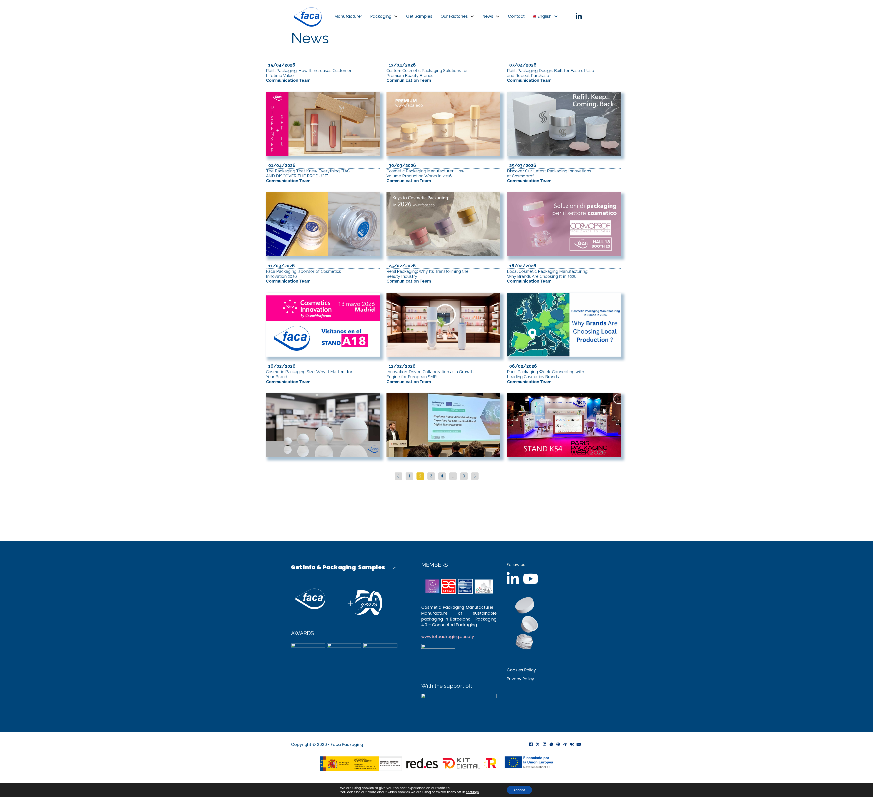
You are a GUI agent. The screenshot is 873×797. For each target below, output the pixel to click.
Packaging (380, 16)
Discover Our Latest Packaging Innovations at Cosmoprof (549, 176)
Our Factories (454, 16)
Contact (516, 16)
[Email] (578, 744)
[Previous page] (398, 476)
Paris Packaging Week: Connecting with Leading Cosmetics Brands (545, 376)
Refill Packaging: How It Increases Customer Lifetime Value (308, 75)
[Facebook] (530, 744)
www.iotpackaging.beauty (447, 636)
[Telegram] (565, 744)
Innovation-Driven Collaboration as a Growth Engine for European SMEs (430, 376)
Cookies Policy (521, 670)
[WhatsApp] (551, 744)
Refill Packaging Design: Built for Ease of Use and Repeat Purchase (550, 75)
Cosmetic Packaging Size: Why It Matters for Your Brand (309, 376)
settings (472, 792)
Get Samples (419, 16)
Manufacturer (348, 16)
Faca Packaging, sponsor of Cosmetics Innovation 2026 (303, 276)
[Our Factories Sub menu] (472, 16)
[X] (537, 744)
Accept (519, 790)
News (487, 16)
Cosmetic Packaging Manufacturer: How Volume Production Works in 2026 (425, 176)
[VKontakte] (571, 744)
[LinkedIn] (544, 744)
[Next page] (475, 476)
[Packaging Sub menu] (396, 16)
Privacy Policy (520, 679)
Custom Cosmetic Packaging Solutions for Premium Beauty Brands (427, 75)
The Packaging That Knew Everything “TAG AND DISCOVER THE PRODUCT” (308, 176)
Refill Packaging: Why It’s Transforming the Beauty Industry (427, 276)
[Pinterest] (558, 744)
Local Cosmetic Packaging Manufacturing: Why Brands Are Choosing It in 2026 (547, 276)
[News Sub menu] (498, 16)
